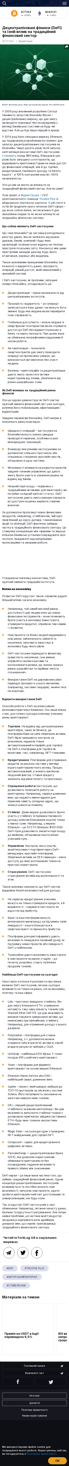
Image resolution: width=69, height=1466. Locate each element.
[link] (34, 3)
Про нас (34, 1395)
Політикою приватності (41, 1453)
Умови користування (34, 1415)
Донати (34, 1403)
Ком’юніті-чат (34, 1373)
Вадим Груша (26, 41)
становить (9, 155)
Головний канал (34, 1365)
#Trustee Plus (16, 104)
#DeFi (5, 104)
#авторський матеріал (36, 104)
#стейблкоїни (56, 104)
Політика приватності (34, 1409)
